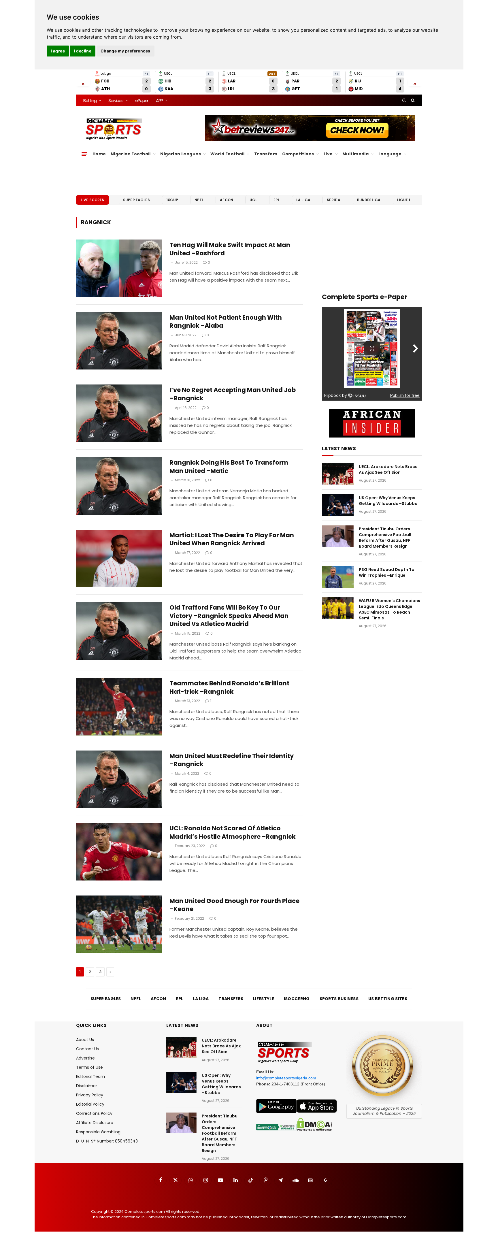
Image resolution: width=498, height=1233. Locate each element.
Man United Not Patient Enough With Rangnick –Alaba (225, 322)
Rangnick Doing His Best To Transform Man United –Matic (228, 467)
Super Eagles (136, 199)
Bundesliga (369, 199)
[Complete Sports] (114, 129)
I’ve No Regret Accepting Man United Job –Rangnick (232, 394)
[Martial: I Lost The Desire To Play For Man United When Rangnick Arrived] (119, 558)
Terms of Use (89, 1067)
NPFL (199, 199)
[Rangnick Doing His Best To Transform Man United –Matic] (119, 486)
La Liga (303, 199)
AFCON (226, 199)
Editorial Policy (90, 1104)
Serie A (333, 199)
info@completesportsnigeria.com (286, 1078)
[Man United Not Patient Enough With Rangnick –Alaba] (119, 341)
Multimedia (355, 154)
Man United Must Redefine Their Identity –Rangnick (231, 760)
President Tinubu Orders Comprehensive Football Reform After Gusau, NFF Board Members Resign (385, 537)
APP (159, 100)
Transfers (266, 154)
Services (115, 100)
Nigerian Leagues (180, 154)
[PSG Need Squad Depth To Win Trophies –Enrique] (338, 577)
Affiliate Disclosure (94, 1122)
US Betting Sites (387, 999)
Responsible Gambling (98, 1132)
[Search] (412, 100)
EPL (276, 199)
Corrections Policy (94, 1113)
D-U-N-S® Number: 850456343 (107, 1141)
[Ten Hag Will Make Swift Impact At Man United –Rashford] (119, 268)
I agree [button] (58, 50)
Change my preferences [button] (125, 50)
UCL (253, 199)
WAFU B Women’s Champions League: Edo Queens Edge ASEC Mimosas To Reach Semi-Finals (389, 609)
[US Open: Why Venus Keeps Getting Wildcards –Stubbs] (338, 505)
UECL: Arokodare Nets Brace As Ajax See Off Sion (388, 469)
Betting (90, 100)
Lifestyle (263, 999)
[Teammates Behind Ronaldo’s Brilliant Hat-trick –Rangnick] (119, 707)
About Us (85, 1039)
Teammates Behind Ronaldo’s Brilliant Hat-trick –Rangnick (229, 687)
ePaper (141, 100)
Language (389, 154)
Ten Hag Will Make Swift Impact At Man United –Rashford (229, 249)
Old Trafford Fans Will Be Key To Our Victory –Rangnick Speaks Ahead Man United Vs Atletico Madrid (228, 616)
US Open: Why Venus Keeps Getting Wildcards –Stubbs (388, 500)
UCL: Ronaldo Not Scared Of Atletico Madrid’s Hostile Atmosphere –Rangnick (232, 832)
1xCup (172, 199)
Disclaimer (86, 1086)
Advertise (85, 1058)
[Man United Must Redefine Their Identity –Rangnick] (119, 779)
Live (328, 154)
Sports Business (339, 999)
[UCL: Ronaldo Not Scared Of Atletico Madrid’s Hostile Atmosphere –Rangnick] (119, 852)
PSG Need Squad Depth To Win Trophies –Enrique (386, 572)
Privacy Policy (89, 1095)
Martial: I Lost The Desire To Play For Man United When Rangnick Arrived (231, 539)
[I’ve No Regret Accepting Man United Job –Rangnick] (119, 413)
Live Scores (92, 199)
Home (99, 154)
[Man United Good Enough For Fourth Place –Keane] (119, 924)
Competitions (298, 154)
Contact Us (87, 1049)
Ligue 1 (403, 199)
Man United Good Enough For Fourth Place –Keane (234, 905)
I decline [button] (82, 50)
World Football (227, 154)
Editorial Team (90, 1076)
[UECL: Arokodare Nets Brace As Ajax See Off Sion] (338, 474)
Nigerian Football (131, 154)
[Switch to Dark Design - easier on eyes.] (404, 100)
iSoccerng (297, 999)
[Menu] (84, 154)
